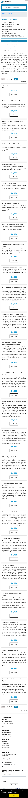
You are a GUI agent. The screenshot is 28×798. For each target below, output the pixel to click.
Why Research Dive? (7, 721)
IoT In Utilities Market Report (9, 430)
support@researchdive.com (10, 50)
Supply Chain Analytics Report (10, 650)
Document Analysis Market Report (11, 512)
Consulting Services (7, 736)
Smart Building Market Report (10, 622)
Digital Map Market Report (9, 85)
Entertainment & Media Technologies (13, 37)
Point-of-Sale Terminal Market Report (11, 143)
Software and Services (9, 33)
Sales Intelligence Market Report (10, 457)
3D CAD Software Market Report (10, 203)
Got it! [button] (14, 795)
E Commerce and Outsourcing (11, 35)
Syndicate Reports (6, 732)
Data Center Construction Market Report (12, 224)
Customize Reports (6, 734)
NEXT (16, 79)
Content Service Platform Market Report (12, 100)
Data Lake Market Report (8, 565)
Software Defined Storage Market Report (12, 314)
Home (3, 13)
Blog (3, 726)
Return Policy (5, 745)
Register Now (14, 784)
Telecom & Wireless (8, 22)
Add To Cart (14, 94)
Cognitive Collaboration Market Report (12, 483)
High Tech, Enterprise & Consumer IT (12, 28)
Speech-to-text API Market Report (10, 538)
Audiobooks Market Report (9, 183)
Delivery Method (6, 747)
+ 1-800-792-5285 (8, 44)
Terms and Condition (7, 749)
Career (4, 725)
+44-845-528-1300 (8, 46)
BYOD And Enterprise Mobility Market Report (14, 287)
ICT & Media (9, 13)
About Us (4, 719)
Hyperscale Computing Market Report (12, 267)
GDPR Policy (5, 741)
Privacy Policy (5, 743)
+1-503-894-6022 (8, 48)
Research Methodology (7, 723)
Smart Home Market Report (9, 164)
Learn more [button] (15, 792)
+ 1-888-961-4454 (8, 762)
